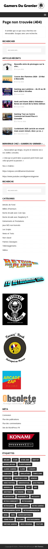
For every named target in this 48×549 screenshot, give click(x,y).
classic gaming (10, 469)
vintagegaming (33, 519)
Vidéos (5, 250)
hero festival (9, 483)
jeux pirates (38, 483)
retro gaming (38, 506)
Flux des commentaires (11, 423)
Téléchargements (9, 246)
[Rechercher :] (24, 50)
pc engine (20, 492)
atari (15, 460)
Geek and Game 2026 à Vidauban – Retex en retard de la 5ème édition (29, 102)
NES (35, 487)
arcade (7, 460)
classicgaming (25, 464)
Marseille (8, 487)
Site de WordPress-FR (11, 427)
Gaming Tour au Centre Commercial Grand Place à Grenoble (25, 116)
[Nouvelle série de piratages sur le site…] (7, 69)
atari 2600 (25, 460)
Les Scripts (6, 229)
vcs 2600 (20, 519)
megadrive (19, 487)
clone (22, 469)
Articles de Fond (8, 205)
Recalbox (36, 496)
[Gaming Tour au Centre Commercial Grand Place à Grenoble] (7, 119)
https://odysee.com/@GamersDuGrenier (18, 171)
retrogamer (27, 501)
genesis (34, 478)
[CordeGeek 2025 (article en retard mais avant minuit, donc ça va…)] (7, 133)
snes (13, 515)
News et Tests (8, 233)
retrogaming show (12, 510)
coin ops (7, 474)
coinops (31, 469)
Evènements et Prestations (13, 221)
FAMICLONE (37, 474)
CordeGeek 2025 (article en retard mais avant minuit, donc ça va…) (29, 129)
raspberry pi (23, 496)
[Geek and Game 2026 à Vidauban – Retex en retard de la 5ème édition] (7, 106)
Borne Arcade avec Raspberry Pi (15, 217)
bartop (36, 460)
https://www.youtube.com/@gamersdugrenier (20, 176)
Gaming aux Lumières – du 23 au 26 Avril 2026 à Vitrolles (29, 90)
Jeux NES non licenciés (11, 225)
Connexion (6, 415)
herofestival (24, 483)
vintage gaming (10, 524)
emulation (25, 474)
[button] (44, 14)
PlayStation (9, 496)
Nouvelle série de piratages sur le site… (29, 65)
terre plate (8, 519)
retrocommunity (11, 501)
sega (6, 515)
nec (29, 487)
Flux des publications (10, 419)
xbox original (26, 524)
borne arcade (9, 464)
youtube (39, 524)
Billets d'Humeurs (9, 209)
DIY (16, 474)
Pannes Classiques (9, 242)
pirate (29, 492)
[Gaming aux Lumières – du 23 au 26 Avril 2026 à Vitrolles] (7, 94)
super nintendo (25, 515)
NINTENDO (8, 492)
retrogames (9, 506)
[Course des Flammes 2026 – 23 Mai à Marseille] (7, 81)
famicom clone (20, 478)
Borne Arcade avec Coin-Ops (13, 213)
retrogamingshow (32, 510)
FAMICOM (7, 478)
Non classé (6, 238)
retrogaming (23, 506)
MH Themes (39, 547)
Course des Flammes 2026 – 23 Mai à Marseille (29, 77)
